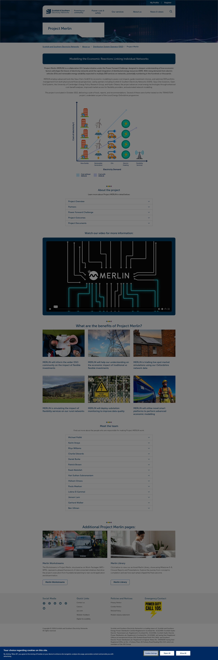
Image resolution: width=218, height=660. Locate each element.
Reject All (167, 653)
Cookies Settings (151, 653)
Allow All (183, 653)
